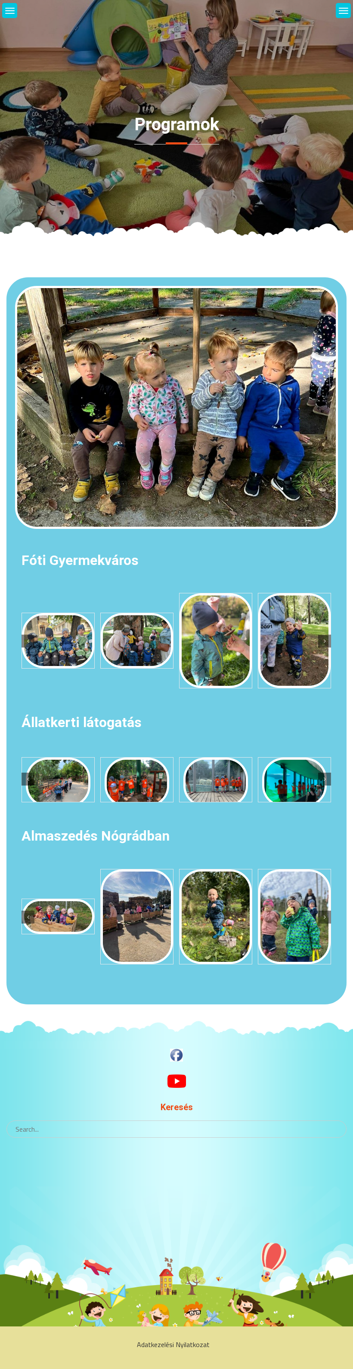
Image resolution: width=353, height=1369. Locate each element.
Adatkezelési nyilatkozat (173, 1344)
